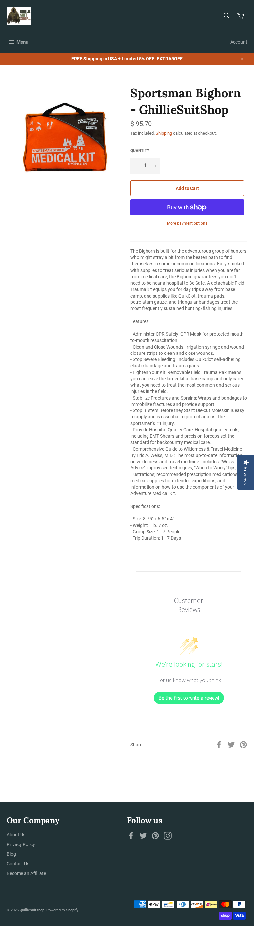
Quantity (139, 150)
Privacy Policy (21, 844)
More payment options (187, 223)
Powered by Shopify (62, 910)
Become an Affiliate (26, 873)
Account (238, 42)
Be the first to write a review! (189, 698)
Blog (11, 854)
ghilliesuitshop (32, 910)
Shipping (164, 133)
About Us (16, 834)
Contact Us (18, 863)
